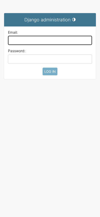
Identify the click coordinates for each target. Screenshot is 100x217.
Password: (16, 51)
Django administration (47, 19)
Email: (13, 32)
